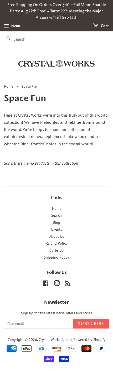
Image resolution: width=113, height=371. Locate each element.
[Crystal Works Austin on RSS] (68, 284)
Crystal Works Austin (55, 339)
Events (56, 229)
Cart (104, 26)
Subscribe (91, 324)
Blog (56, 222)
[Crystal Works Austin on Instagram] (57, 284)
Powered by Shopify (89, 339)
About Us (56, 236)
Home (8, 86)
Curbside (56, 250)
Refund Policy (57, 243)
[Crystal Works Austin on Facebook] (46, 284)
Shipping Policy (56, 257)
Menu (15, 26)
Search (56, 215)
